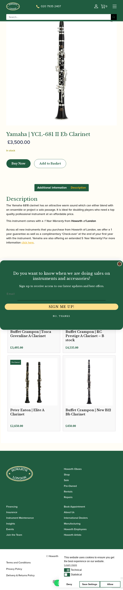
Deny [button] (69, 584)
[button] (67, 570)
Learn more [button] (70, 565)
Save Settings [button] (89, 584)
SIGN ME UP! (61, 307)
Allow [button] (110, 584)
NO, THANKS (61, 316)
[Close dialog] (120, 264)
